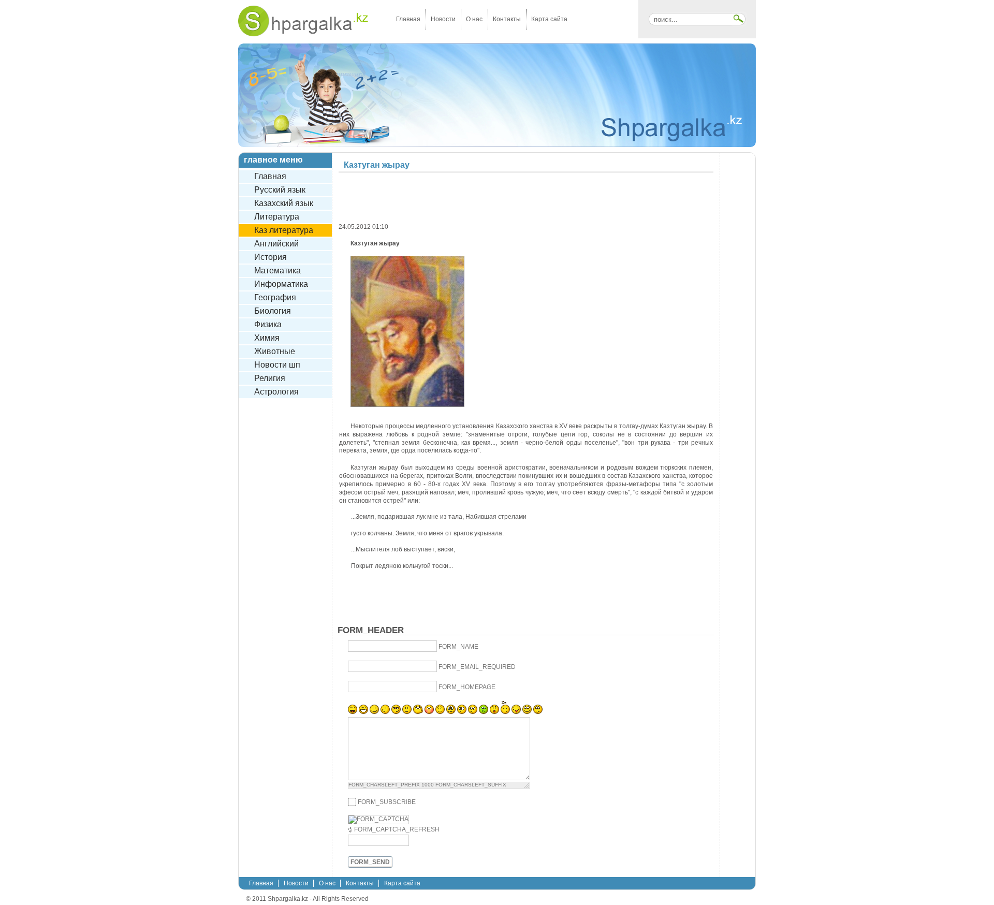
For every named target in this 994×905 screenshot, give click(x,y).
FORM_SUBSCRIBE (387, 802)
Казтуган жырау (377, 164)
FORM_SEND (370, 862)
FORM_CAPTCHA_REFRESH (397, 829)
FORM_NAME (458, 646)
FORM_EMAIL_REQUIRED (477, 666)
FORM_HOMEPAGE (466, 687)
